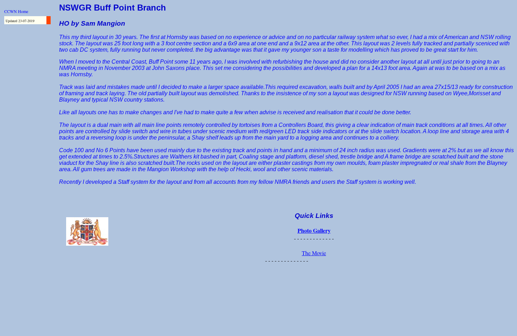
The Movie (314, 253)
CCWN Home (16, 11)
